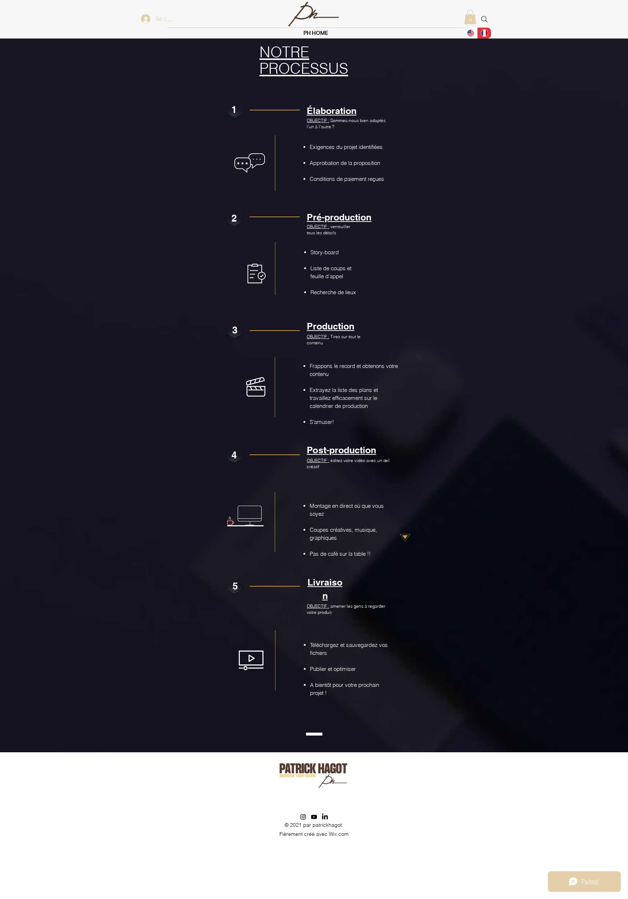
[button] (470, 16)
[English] (471, 33)
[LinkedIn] (325, 817)
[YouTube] (314, 817)
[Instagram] (303, 817)
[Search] (484, 19)
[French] (484, 33)
